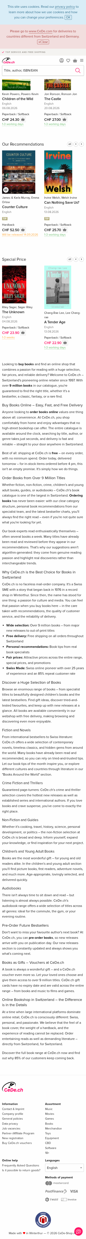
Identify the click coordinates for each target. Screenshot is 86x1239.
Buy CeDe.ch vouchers (17, 1143)
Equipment (52, 1138)
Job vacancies (11, 1128)
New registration (12, 1138)
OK (68, 17)
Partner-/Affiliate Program (18, 1133)
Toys (48, 1133)
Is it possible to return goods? (21, 1170)
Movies (49, 1114)
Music (49, 1109)
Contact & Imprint (13, 1109)
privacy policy (65, 7)
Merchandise (53, 1128)
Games (49, 1118)
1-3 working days (13, 124)
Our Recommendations (23, 144)
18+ (47, 1153)
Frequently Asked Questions (20, 1165)
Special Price (14, 259)
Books (49, 1124)
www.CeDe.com (40, 31)
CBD (48, 1143)
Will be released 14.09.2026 (20, 234)
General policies (12, 1118)
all (69, 144)
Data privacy (10, 1124)
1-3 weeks (8, 337)
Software (50, 1148)
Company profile (12, 1114)
